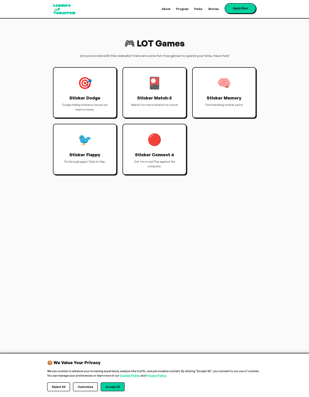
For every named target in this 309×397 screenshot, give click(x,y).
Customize (85, 387)
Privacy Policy (156, 375)
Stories (213, 9)
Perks (198, 9)
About (166, 9)
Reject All (58, 387)
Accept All (112, 387)
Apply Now (240, 8)
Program (182, 9)
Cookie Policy (130, 375)
